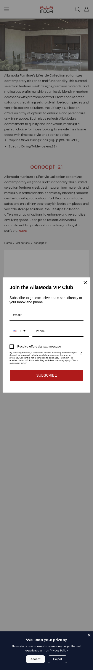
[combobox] (19, 331)
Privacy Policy (59, 650)
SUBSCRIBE (46, 375)
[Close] (89, 635)
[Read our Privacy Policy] (80, 353)
